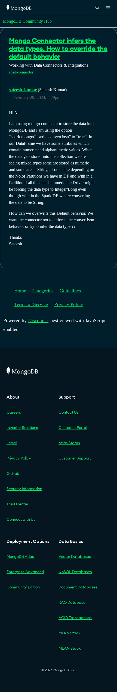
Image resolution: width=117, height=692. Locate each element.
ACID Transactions (75, 617)
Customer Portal (73, 427)
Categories (42, 290)
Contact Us (69, 412)
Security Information (24, 488)
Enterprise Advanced (25, 571)
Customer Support (75, 458)
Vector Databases (75, 556)
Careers (14, 412)
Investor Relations (22, 427)
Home (20, 290)
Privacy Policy (68, 304)
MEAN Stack (70, 648)
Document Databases (78, 587)
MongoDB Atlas (20, 556)
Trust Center (17, 504)
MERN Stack (70, 633)
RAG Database (72, 602)
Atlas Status (69, 442)
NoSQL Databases (75, 571)
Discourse (38, 320)
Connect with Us (21, 519)
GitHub (13, 473)
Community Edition (23, 587)
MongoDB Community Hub (27, 21)
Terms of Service (31, 304)
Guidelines (70, 290)
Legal (12, 442)
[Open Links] (107, 7)
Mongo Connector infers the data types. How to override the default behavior (58, 48)
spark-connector (21, 72)
